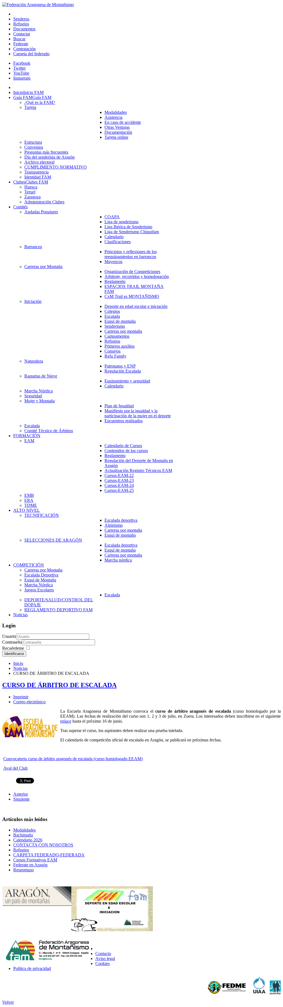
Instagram (21, 78)
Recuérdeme (13, 648)
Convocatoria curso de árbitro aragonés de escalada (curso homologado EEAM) (73, 758)
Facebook (21, 63)
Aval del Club (15, 768)
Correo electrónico (29, 701)
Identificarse (14, 654)
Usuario (9, 636)
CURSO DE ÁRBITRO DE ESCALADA (59, 685)
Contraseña (12, 642)
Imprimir (20, 696)
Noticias (20, 668)
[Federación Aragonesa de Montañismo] (38, 4)
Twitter (19, 68)
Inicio (18, 663)
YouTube (21, 73)
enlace (65, 721)
